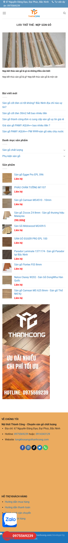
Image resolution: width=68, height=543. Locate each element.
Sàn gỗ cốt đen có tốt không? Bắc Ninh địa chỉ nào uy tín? (32, 105)
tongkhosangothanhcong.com (32, 439)
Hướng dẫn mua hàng (17, 501)
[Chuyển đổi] (64, 150)
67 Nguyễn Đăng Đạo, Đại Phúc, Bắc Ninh (27, 1)
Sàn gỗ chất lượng (12, 149)
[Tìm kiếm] (64, 13)
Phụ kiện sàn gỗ (11, 156)
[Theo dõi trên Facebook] (22, 447)
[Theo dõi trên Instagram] (28, 447)
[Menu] (4, 13)
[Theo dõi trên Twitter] (39, 447)
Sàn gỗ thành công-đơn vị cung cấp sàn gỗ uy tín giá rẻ (33, 119)
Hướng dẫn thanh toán (17, 507)
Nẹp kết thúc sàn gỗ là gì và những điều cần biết (26, 71)
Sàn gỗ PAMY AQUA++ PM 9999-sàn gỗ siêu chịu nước (33, 131)
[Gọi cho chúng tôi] (45, 447)
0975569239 (21, 434)
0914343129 (43, 434)
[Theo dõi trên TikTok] (34, 447)
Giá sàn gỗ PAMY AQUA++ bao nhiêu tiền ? (26, 125)
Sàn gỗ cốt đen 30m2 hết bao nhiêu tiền (24, 113)
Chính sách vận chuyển (18, 512)
